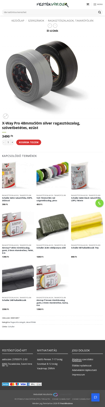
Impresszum (78, 374)
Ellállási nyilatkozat (81, 365)
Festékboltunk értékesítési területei (32, 399)
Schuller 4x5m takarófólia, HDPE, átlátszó (17, 199)
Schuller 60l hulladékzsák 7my (85, 248)
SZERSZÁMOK (36, 20)
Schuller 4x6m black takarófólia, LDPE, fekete (86, 199)
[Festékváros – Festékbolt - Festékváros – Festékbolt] (52, 4)
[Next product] (50, 25)
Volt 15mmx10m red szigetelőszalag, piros (47, 199)
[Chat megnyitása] (95, 397)
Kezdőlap (17, 20)
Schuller (11, 326)
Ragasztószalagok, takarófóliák (71, 20)
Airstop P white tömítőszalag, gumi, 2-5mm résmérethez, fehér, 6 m (17, 250)
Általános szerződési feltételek (82, 360)
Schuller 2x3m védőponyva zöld (51, 248)
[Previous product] (55, 25)
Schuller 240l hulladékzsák (14, 300)
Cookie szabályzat (61, 399)
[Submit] (99, 12)
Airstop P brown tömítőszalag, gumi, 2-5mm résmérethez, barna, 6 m (52, 303)
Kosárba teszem (29, 142)
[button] (87, 4)
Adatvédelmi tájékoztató (84, 370)
